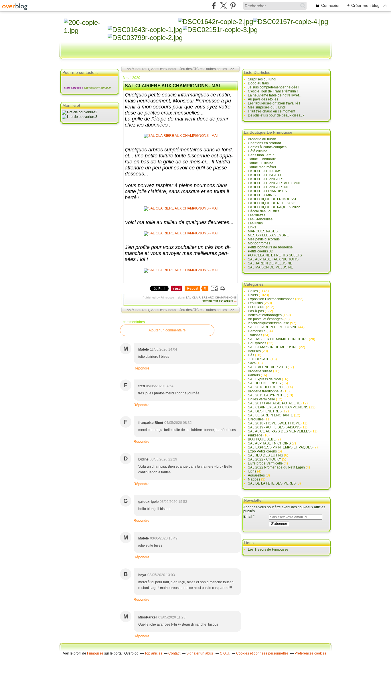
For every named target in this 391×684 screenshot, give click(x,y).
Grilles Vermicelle (261, 399)
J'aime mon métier (262, 167)
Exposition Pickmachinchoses (271, 299)
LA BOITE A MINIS (262, 195)
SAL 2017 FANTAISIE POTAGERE (274, 403)
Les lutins (255, 223)
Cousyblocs (257, 343)
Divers (253, 295)
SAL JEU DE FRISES (264, 383)
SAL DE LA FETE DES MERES (272, 483)
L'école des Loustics (263, 211)
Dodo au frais (258, 83)
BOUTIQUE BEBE (262, 439)
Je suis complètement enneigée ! (273, 87)
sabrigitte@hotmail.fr (97, 87)
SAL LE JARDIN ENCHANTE (270, 415)
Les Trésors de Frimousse (268, 549)
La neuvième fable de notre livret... (274, 95)
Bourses (254, 351)
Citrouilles (256, 419)
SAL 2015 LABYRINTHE (267, 395)
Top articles (153, 653)
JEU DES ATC (259, 359)
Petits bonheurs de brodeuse (270, 247)
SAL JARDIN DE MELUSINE (270, 263)
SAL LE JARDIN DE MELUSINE (272, 327)
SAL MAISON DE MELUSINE (270, 267)
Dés (251, 355)
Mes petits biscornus (264, 239)
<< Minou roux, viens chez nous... (153, 69)
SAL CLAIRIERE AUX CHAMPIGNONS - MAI (172, 85)
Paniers (254, 375)
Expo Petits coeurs (262, 451)
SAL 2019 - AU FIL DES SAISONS (274, 427)
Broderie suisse (260, 371)
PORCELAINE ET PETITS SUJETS (275, 255)
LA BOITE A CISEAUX (264, 175)
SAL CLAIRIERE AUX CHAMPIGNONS (211, 297)
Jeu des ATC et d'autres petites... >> (206, 69)
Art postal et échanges (265, 319)
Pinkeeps (255, 435)
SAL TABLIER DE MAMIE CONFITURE (278, 339)
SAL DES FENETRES (265, 411)
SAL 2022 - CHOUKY (264, 459)
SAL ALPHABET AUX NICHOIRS (273, 259)
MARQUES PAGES (263, 231)
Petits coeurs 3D (260, 251)
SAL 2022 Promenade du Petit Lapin (276, 467)
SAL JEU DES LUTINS (265, 455)
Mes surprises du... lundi (267, 107)
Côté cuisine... (259, 151)
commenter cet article (218, 300)
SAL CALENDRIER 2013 (267, 367)
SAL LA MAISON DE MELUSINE (273, 347)
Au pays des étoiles (263, 99)
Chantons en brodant (264, 143)
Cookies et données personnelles (262, 653)
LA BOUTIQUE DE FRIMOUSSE (272, 199)
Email (247, 517)
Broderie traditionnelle (265, 391)
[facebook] (214, 5)
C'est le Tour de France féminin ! (273, 91)
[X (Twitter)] (223, 5)
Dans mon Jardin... (262, 155)
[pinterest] (232, 5)
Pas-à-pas (256, 311)
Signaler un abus (200, 653)
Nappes (254, 479)
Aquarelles (256, 475)
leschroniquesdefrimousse (268, 323)
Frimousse (95, 653)
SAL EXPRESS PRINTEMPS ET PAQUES (280, 447)
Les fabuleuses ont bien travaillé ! (274, 103)
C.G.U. (225, 653)
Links (252, 227)
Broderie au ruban (262, 139)
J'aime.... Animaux (262, 159)
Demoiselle (257, 331)
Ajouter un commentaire (167, 330)
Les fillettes (256, 215)
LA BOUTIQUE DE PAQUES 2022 (274, 207)
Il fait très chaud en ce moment (271, 111)
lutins (252, 471)
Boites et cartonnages (265, 315)
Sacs (252, 363)
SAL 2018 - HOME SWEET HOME (274, 423)
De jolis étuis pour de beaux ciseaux (276, 115)
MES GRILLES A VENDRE (268, 235)
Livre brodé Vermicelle (265, 463)
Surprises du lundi (262, 79)
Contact (174, 653)
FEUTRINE (256, 307)
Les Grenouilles (260, 219)
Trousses (255, 335)
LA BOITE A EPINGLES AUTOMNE (274, 183)
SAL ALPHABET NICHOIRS (269, 443)
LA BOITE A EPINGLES (265, 179)
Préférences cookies (310, 653)
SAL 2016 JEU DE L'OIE (267, 387)
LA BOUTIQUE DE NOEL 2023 (271, 203)
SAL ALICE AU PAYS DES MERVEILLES (279, 431)
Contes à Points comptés (267, 147)
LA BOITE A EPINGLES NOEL (271, 187)
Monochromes (259, 243)
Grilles (253, 291)
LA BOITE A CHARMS (264, 171)
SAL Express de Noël (264, 379)
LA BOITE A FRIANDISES (267, 191)
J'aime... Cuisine (260, 163)
